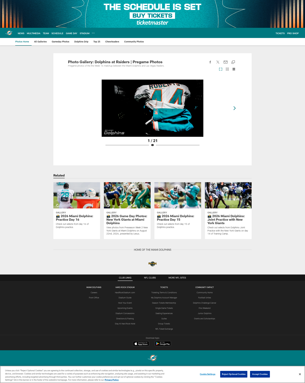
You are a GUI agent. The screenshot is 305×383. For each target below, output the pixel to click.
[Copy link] (233, 62)
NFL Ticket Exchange (164, 329)
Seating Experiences (164, 313)
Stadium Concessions (124, 313)
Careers (94, 292)
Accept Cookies (260, 374)
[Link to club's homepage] (9, 33)
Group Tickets (164, 323)
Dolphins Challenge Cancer (204, 303)
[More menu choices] (93, 33)
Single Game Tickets (164, 308)
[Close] (299, 374)
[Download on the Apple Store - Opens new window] (141, 344)
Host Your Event (125, 303)
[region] (152, 374)
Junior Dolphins (204, 313)
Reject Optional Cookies (234, 374)
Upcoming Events (124, 308)
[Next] (234, 108)
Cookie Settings (207, 374)
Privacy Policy (112, 379)
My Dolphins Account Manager (164, 297)
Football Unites (204, 297)
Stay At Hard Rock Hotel (125, 323)
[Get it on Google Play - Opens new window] (162, 345)
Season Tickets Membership (164, 303)
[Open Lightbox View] (152, 115)
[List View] (234, 69)
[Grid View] (227, 69)
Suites (164, 318)
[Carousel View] (220, 69)
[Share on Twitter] (217, 64)
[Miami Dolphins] (152, 358)
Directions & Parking (125, 318)
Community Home (205, 292)
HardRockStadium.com (125, 292)
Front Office (94, 297)
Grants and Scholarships (204, 318)
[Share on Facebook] (210, 64)
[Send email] (225, 64)
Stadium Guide (125, 297)
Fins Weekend (204, 308)
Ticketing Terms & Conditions (164, 292)
